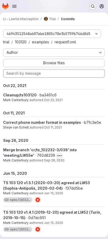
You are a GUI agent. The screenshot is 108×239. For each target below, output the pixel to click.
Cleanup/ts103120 (20, 95)
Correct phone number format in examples (42, 122)
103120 (20, 42)
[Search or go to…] (93, 6)
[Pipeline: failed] (38, 200)
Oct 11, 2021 (53, 127)
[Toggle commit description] (59, 155)
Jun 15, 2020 (53, 193)
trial (6, 42)
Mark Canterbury (16, 100)
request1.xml (65, 42)
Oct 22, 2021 (53, 100)
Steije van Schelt (16, 127)
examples (40, 42)
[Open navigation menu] (14, 6)
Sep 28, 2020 (54, 160)
